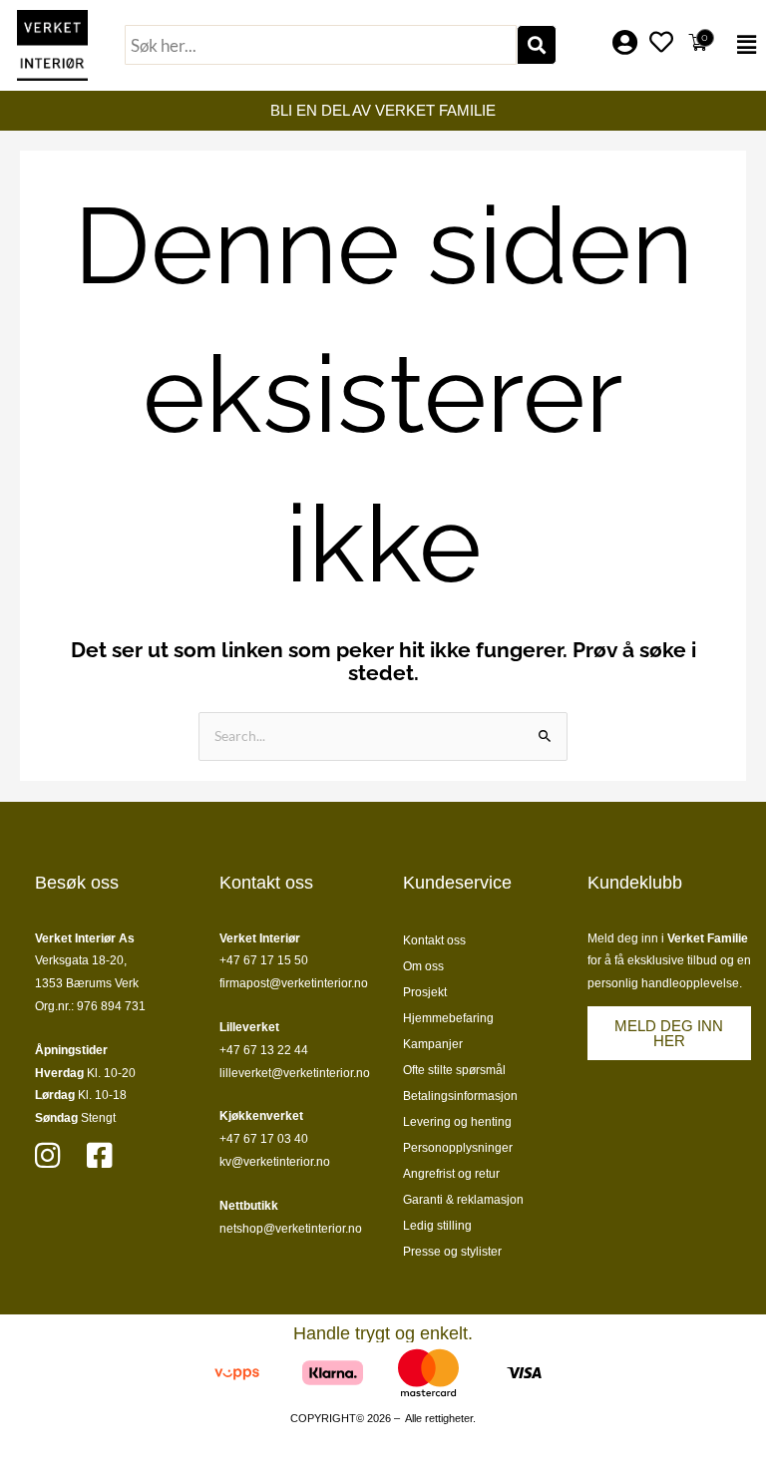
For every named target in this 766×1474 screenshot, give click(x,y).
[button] (743, 45)
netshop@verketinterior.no (290, 1229)
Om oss (423, 966)
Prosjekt (425, 992)
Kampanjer (433, 1044)
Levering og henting (457, 1122)
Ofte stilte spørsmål (454, 1070)
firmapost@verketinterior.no (293, 983)
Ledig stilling (437, 1226)
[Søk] (537, 45)
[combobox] (321, 45)
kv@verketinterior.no (274, 1162)
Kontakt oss (434, 940)
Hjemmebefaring (448, 1018)
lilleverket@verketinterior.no (294, 1073)
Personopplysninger (458, 1148)
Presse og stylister (452, 1252)
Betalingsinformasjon (460, 1096)
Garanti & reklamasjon (463, 1200)
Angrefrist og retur (451, 1174)
